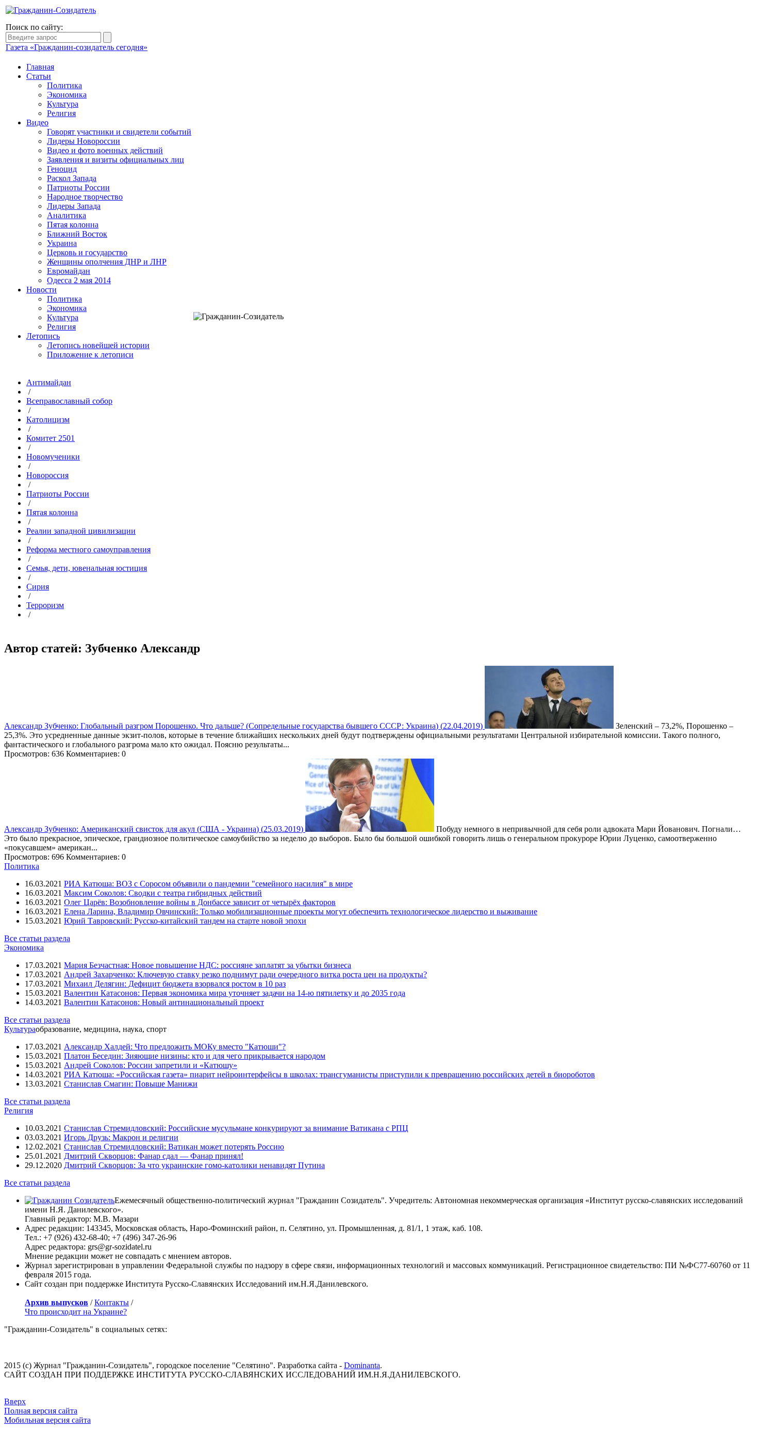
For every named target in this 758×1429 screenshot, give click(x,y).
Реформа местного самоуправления (88, 549)
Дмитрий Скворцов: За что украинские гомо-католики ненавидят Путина (194, 1165)
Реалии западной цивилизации (81, 531)
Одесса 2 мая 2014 (79, 280)
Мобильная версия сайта (47, 1420)
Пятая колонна (72, 224)
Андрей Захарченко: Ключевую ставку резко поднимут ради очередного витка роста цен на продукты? (245, 974)
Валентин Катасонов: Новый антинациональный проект (164, 1002)
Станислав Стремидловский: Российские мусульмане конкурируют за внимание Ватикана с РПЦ (236, 1128)
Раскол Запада (71, 178)
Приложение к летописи (90, 354)
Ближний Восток (77, 233)
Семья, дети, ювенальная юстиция (86, 568)
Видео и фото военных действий (105, 150)
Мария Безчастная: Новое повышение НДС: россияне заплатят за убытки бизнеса (207, 965)
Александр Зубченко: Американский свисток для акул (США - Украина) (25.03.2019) (154, 829)
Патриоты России (78, 187)
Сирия (37, 586)
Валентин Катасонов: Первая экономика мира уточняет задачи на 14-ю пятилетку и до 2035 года (234, 993)
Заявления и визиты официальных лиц (115, 159)
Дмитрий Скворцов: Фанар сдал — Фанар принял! (153, 1156)
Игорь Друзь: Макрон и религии (121, 1137)
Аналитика (66, 215)
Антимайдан (48, 382)
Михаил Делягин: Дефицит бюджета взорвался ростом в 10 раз (175, 983)
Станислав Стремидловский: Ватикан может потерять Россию (174, 1146)
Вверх (15, 1401)
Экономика (67, 94)
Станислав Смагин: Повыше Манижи (130, 1083)
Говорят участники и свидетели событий (119, 131)
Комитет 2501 (50, 438)
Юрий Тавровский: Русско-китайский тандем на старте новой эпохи (185, 920)
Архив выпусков (56, 1302)
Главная (40, 66)
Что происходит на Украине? (76, 1311)
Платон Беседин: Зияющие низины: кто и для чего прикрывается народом (194, 1056)
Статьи (38, 76)
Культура (62, 104)
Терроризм (45, 605)
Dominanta (362, 1365)
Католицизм (48, 419)
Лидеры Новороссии (83, 141)
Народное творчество (85, 196)
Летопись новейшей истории (98, 345)
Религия (61, 113)
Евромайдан (68, 271)
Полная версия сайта (40, 1410)
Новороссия (47, 475)
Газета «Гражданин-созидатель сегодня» (76, 47)
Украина (62, 243)
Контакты (111, 1302)
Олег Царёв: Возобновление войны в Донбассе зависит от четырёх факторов (200, 902)
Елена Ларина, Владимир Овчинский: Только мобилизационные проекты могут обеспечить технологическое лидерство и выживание (300, 911)
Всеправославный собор (69, 401)
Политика (64, 85)
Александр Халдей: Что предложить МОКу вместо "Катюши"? (175, 1046)
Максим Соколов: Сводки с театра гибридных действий (163, 893)
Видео (37, 122)
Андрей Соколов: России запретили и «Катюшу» (150, 1065)
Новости (41, 289)
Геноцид (62, 169)
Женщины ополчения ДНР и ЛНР (107, 261)
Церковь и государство (87, 252)
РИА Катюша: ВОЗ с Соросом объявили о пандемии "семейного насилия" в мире (208, 883)
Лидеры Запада (74, 206)
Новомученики (53, 456)
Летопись (43, 336)
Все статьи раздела (37, 938)
